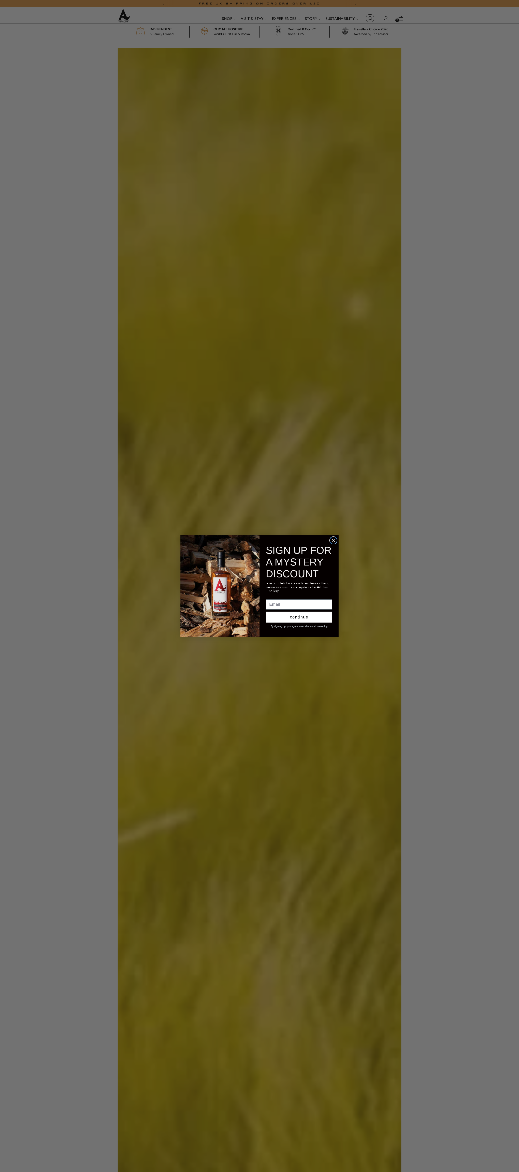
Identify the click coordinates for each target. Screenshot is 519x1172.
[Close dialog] (333, 540)
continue (299, 617)
